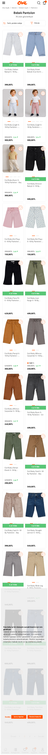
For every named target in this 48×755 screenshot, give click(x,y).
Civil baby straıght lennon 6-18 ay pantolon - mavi (34, 531)
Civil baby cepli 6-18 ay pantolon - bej (13, 531)
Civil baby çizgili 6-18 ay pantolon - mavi (12, 126)
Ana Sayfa (5, 8)
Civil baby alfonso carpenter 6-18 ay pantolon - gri (34, 354)
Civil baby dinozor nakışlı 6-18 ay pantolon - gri (34, 185)
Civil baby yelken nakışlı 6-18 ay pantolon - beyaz (12, 70)
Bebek (14, 8)
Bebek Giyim (23, 8)
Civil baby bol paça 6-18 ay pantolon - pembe (12, 240)
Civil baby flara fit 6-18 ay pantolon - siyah (12, 299)
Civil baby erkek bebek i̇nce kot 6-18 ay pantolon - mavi (34, 70)
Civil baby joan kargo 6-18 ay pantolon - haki (33, 299)
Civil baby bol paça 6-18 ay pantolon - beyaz (35, 240)
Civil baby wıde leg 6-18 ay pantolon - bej (35, 587)
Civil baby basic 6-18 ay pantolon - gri (35, 413)
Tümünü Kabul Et (35, 717)
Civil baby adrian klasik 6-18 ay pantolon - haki (11, 469)
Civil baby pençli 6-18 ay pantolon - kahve (12, 354)
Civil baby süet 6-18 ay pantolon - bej (35, 472)
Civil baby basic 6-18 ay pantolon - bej (13, 181)
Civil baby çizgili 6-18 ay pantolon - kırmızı (34, 126)
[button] (4, 3)
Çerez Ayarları (19, 717)
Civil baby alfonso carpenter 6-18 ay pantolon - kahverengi (12, 410)
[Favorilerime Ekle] (20, 34)
